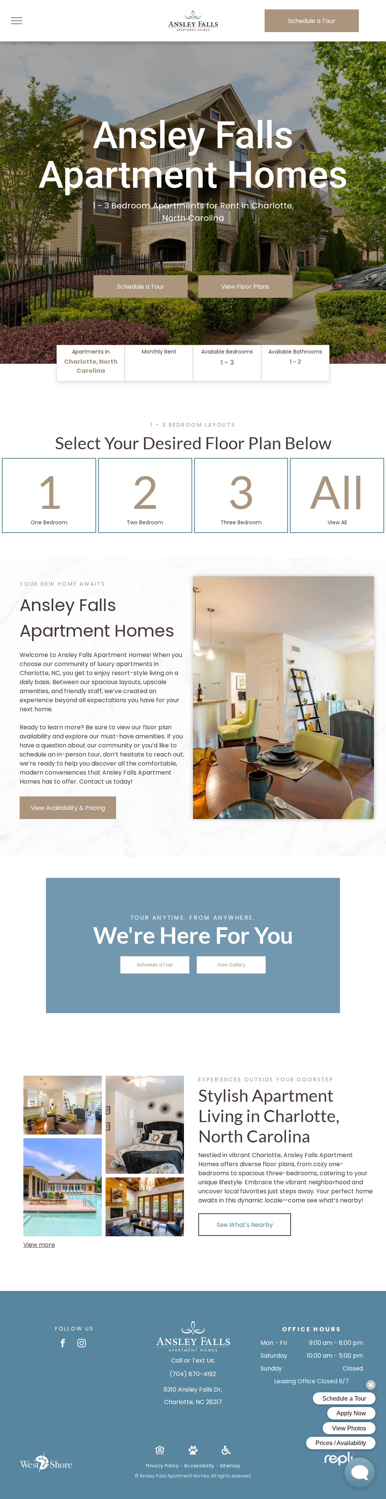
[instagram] (81, 1344)
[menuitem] (163, 1465)
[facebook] (62, 1344)
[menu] (16, 21)
